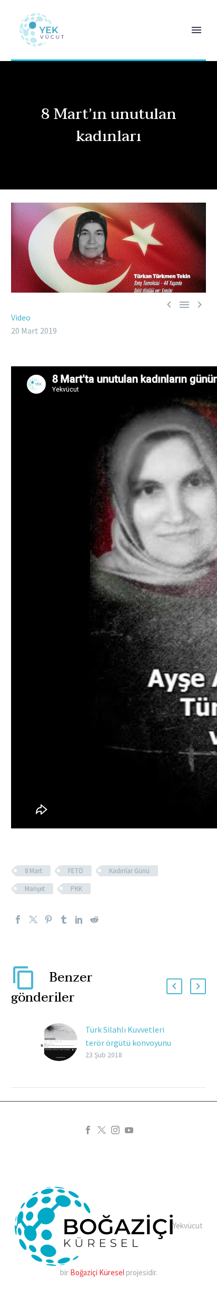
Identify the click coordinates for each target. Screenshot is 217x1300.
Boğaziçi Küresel (97, 1272)
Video (21, 317)
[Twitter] (33, 919)
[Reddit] (94, 919)
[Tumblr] (64, 919)
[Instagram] (115, 1130)
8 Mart (33, 870)
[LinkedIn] (79, 919)
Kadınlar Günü (129, 870)
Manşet (35, 888)
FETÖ (75, 870)
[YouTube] (129, 1130)
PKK (76, 888)
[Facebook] (18, 919)
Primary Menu (196, 30)
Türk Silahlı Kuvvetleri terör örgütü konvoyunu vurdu (128, 1042)
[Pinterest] (48, 919)
